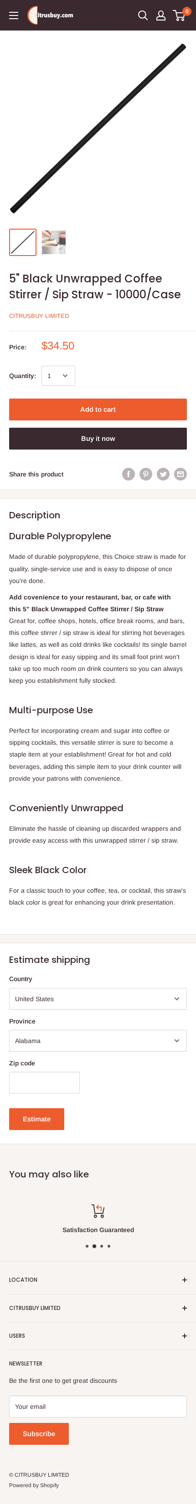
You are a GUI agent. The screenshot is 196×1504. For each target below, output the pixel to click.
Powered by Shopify (34, 1485)
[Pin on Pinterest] (145, 474)
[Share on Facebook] (128, 474)
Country (20, 978)
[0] (179, 15)
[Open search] (143, 15)
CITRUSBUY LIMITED (39, 315)
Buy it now (98, 438)
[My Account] (160, 15)
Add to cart (98, 409)
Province (22, 1021)
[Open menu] (13, 15)
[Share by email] (180, 474)
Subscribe (39, 1433)
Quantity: (22, 375)
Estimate (37, 1119)
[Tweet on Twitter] (163, 474)
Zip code (22, 1063)
